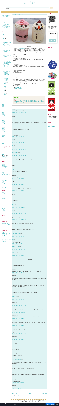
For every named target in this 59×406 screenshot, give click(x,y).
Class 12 (3, 115)
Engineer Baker (14, 158)
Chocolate (3, 193)
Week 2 (3, 150)
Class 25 (3, 130)
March (5, 93)
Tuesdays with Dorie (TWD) (6, 225)
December (5, 41)
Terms (50, 11)
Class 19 (3, 123)
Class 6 (3, 108)
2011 (4, 35)
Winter (3, 211)
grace (13, 283)
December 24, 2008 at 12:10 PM (19, 333)
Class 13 (3, 116)
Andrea (13, 308)
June (4, 89)
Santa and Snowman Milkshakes (20, 17)
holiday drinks (20, 101)
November (5, 82)
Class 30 (3, 136)
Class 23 (3, 128)
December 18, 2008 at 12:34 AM (19, 213)
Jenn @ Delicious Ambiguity (16, 359)
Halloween (3, 207)
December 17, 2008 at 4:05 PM (18, 178)
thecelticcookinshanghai (16, 187)
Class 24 (3, 129)
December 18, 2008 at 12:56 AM (19, 219)
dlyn (12, 198)
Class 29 (3, 135)
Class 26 (3, 131)
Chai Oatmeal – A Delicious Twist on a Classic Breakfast (6, 18)
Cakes (3, 181)
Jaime (13, 204)
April (4, 91)
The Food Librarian (15, 169)
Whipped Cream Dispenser (36, 81)
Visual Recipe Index (18, 88)
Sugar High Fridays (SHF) (6, 224)
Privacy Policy (50, 125)
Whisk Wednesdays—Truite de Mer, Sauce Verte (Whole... (7, 62)
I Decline (52, 404)
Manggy (13, 227)
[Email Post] (14, 99)
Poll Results (4, 241)
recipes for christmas (32, 101)
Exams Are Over (4, 156)
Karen (13, 163)
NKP (12, 145)
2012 (4, 34)
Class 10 (3, 113)
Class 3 (3, 105)
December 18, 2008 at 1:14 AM (18, 225)
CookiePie (13, 252)
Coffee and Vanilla (15, 152)
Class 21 (3, 126)
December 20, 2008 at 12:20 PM (19, 299)
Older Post (44, 393)
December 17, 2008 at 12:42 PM (19, 155)
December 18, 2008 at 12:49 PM (19, 243)
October (5, 83)
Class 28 (3, 134)
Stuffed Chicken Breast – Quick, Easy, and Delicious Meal (6, 22)
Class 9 (3, 112)
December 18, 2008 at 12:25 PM (19, 236)
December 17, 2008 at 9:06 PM (18, 207)
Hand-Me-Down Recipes (6, 218)
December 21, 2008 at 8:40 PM (18, 325)
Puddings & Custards (5, 186)
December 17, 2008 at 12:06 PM (19, 149)
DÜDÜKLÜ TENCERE (15, 246)
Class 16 (3, 120)
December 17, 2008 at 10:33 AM (19, 125)
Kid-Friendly (4, 187)
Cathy (13, 239)
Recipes (42, 11)
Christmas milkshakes (29, 100)
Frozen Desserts (4, 183)
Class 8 (3, 111)
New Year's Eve (4, 208)
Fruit (2, 194)
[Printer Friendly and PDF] (17, 97)
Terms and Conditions (51, 126)
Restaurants (46, 11)
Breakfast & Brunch (5, 166)
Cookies (3, 182)
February (5, 94)
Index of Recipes (18, 87)
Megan (13, 139)
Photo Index (37, 11)
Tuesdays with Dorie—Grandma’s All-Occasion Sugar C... (7, 65)
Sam (12, 328)
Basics (3, 163)
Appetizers (3, 164)
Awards (3, 232)
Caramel (3, 192)
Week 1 (3, 149)
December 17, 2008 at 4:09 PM (18, 184)
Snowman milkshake (27, 102)
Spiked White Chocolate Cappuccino (5, 79)
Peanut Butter (4, 198)
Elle (12, 109)
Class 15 (3, 119)
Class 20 (3, 124)
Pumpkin (3, 199)
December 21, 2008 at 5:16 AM (18, 318)
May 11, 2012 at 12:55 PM (17, 388)
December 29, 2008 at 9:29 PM (18, 339)
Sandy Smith (14, 120)
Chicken (3, 175)
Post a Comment (15, 391)
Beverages (3, 165)
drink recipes (36, 100)
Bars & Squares (4, 180)
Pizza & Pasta (4, 171)
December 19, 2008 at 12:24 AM (19, 272)
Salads (3, 172)
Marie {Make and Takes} (16, 233)
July (4, 87)
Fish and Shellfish (5, 176)
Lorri (12, 372)
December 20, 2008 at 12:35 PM (19, 305)
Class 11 (3, 114)
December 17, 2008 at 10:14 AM (19, 112)
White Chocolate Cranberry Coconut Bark (6, 69)
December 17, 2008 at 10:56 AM (19, 136)
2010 (4, 37)
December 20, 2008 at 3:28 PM (18, 312)
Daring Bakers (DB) (5, 223)
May (4, 90)
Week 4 (3, 153)
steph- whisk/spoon (15, 127)
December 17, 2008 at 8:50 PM (18, 201)
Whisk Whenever (54, 11)
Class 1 (3, 103)
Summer (3, 210)
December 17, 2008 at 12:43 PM (19, 161)
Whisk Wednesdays (21, 45)
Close (57, 404)
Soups (3, 173)
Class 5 (3, 107)
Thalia (13, 379)
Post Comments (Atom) (20, 395)
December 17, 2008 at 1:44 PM (18, 172)
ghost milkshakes (22, 48)
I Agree (47, 404)
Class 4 (3, 106)
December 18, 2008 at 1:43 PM (18, 249)
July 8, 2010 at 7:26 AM (17, 356)
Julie (12, 216)
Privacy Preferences (20, 404)
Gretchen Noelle (14, 296)
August (5, 86)
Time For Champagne (5, 157)
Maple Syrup (4, 197)
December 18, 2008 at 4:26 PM (18, 255)
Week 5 (3, 154)
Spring (3, 209)
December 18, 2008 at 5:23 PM (18, 261)
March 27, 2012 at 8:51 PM (18, 382)
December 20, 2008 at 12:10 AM (19, 293)
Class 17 (3, 121)
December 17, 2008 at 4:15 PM (18, 190)
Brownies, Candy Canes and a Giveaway (6, 58)
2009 (4, 38)
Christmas (3, 204)
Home (30, 11)
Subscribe (52, 40)
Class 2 (3, 104)
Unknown (13, 353)
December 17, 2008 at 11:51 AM (19, 142)
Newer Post (14, 393)
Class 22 (3, 127)
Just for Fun (4, 238)
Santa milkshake (19, 102)
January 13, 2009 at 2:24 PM (18, 345)
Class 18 (3, 122)
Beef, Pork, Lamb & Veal (6, 174)
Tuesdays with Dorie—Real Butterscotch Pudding (7, 45)
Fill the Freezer (4, 235)
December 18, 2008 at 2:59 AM (18, 230)
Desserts (3, 179)
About (33, 11)
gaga (12, 210)
